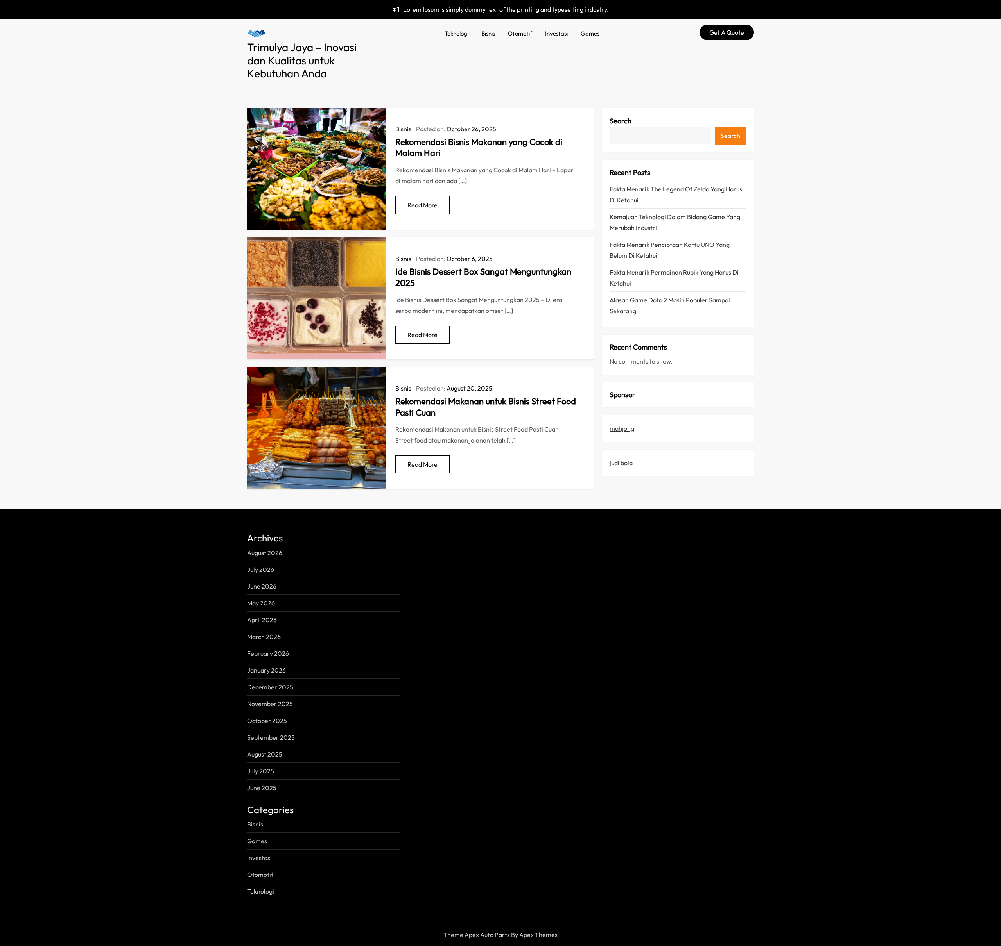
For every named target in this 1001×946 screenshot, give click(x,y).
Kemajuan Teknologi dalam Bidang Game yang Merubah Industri (675, 222)
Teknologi (456, 33)
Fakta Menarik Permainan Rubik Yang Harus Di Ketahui (674, 277)
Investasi (556, 33)
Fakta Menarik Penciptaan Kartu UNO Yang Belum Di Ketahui (670, 250)
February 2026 (268, 653)
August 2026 (264, 553)
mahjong (622, 428)
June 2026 (261, 586)
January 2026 (266, 670)
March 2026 (264, 637)
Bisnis (488, 33)
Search (620, 120)
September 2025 (271, 737)
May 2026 (261, 603)
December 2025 (270, 687)
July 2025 (260, 771)
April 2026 (262, 620)
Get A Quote (726, 32)
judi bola (621, 463)
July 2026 (260, 569)
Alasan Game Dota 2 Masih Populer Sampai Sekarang (670, 305)
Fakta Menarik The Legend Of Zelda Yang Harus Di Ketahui (676, 194)
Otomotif (520, 33)
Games (590, 33)
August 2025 (264, 754)
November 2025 (270, 704)
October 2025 (267, 721)
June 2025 (261, 788)
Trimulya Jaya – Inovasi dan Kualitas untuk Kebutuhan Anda (302, 60)
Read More (422, 205)
